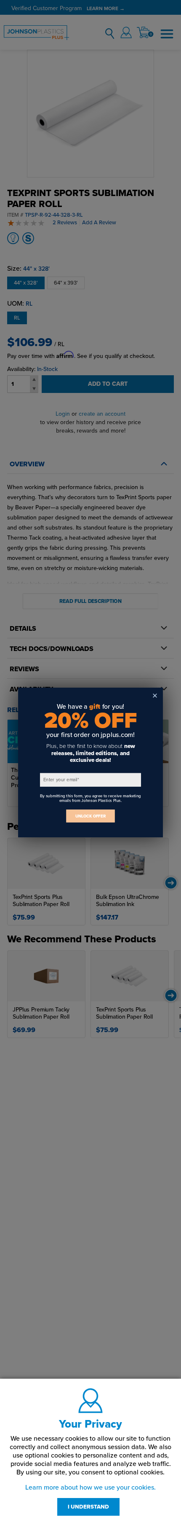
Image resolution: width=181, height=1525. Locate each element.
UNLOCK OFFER (90, 816)
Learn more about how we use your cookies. (90, 1487)
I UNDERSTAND (88, 1506)
